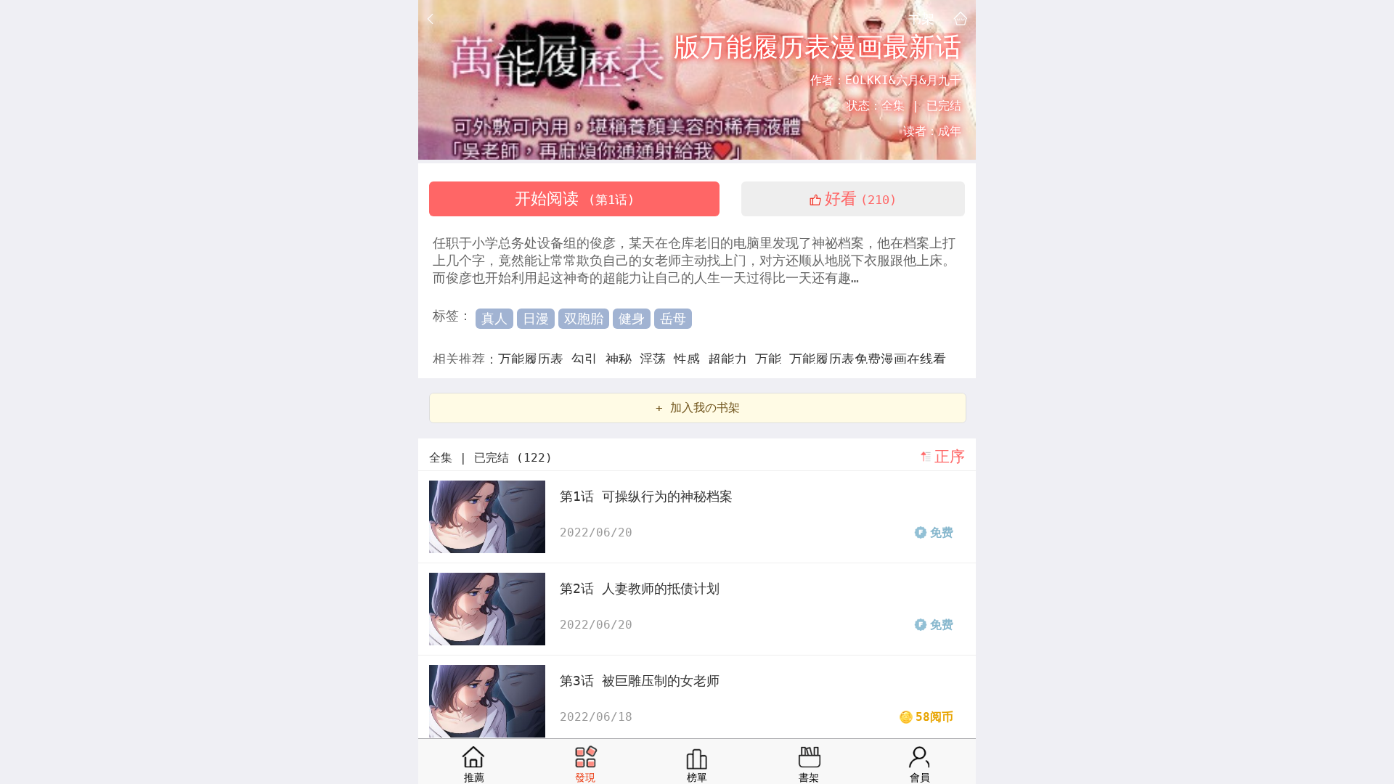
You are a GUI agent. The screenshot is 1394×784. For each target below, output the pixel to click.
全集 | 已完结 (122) (491, 458)
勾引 (588, 359)
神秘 (623, 359)
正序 (949, 456)
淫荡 (657, 359)
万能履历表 (534, 359)
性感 (691, 359)
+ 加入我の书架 (698, 408)
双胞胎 (583, 318)
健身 (632, 318)
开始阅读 (575, 198)
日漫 (536, 318)
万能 (772, 359)
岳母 (673, 318)
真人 (494, 318)
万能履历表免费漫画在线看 (867, 359)
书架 (921, 18)
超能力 (731, 359)
